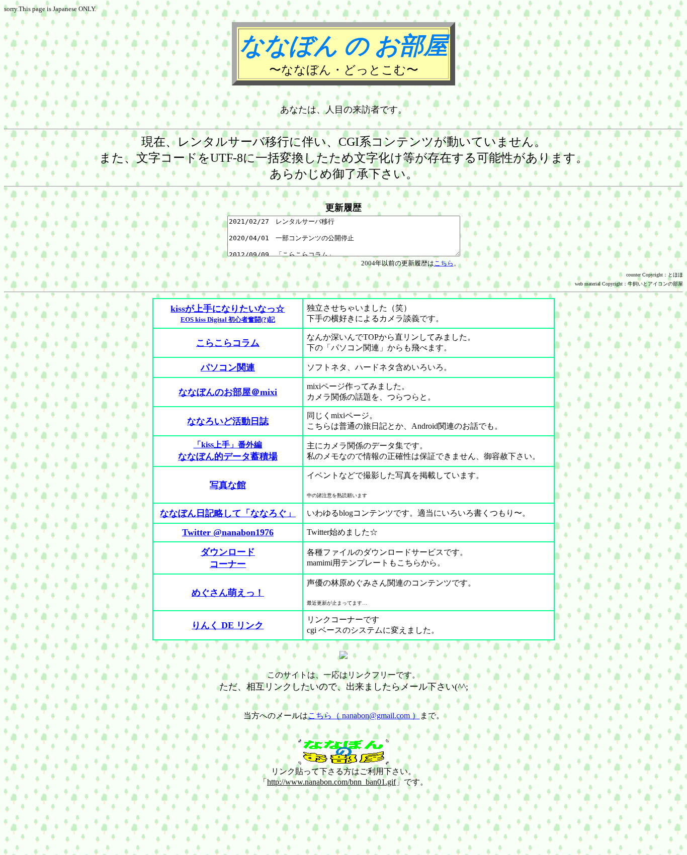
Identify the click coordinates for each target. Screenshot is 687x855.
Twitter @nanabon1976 (228, 532)
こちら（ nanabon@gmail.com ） (364, 715)
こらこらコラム (228, 343)
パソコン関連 (228, 367)
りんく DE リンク (228, 625)
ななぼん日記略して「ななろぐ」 (228, 513)
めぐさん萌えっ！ (228, 593)
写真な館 (228, 485)
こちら (444, 263)
